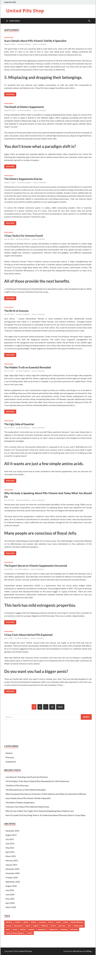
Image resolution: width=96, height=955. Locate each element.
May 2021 (10, 847)
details (25, 922)
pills (69, 926)
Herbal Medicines (76, 922)
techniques (74, 929)
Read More (9, 93)
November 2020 (13, 873)
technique (63, 929)
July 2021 (10, 839)
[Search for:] (48, 717)
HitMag (88, 951)
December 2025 (12, 831)
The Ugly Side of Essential (19, 424)
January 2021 (11, 865)
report (8, 929)
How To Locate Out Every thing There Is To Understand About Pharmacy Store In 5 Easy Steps (46, 815)
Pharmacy (10, 757)
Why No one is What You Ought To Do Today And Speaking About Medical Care (40, 811)
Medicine (44, 926)
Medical (9, 753)
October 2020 (12, 877)
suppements (42, 929)
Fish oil (50, 922)
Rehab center (79, 926)
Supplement (8, 37)
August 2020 (11, 886)
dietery (33, 922)
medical (35, 926)
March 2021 (11, 856)
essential (42, 922)
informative (18, 926)
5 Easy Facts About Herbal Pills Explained (28, 634)
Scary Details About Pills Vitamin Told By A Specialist (35, 40)
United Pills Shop (25, 11)
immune (8, 926)
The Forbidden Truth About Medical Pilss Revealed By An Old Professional (37, 781)
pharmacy (62, 926)
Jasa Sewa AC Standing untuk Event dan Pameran (27, 777)
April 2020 (10, 903)
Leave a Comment (39, 44)
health (58, 922)
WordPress (77, 951)
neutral (53, 926)
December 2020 (12, 869)
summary (31, 929)
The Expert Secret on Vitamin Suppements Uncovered (35, 565)
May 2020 (10, 899)
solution (23, 929)
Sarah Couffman (25, 44)
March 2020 (11, 907)
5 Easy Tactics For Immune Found (23, 235)
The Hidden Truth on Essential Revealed (27, 367)
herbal (65, 922)
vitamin (29, 933)
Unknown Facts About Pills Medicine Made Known (27, 807)
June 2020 (10, 894)
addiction (9, 922)
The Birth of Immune (16, 310)
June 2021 (10, 843)
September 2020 (13, 881)
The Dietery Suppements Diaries (23, 178)
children (18, 922)
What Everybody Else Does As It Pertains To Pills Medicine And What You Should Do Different (46, 794)
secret (15, 929)
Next (60, 707)
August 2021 (11, 835)
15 (52, 707)
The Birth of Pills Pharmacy (17, 785)
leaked (27, 926)
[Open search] (89, 21)
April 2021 (10, 852)
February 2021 (12, 860)
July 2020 (10, 890)
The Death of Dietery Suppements (24, 106)
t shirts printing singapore (15, 933)
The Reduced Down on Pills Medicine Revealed (26, 789)
